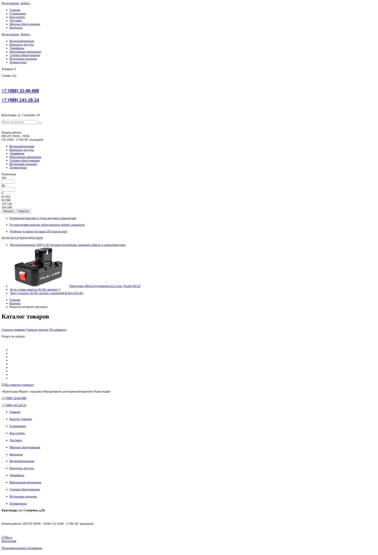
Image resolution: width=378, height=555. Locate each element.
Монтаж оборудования (24, 24)
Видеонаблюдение (21, 41)
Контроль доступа (21, 44)
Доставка (15, 20)
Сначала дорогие (37, 329)
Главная (14, 10)
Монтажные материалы (25, 51)
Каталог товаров (20, 419)
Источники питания (23, 58)
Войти (26, 3)
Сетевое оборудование (24, 55)
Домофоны (16, 48)
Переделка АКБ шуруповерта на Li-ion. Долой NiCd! (104, 286)
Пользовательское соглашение (22, 548)
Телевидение (18, 62)
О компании (17, 13)
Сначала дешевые (13, 329)
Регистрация (11, 3)
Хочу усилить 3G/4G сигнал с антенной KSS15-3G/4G (46, 293)
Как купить (17, 17)
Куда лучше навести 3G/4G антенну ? (35, 289)
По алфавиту (58, 329)
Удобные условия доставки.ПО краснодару (38, 231)
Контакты (16, 27)
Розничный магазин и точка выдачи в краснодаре (42, 218)
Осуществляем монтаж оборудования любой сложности (47, 224)
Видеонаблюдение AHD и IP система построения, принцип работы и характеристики (68, 245)
